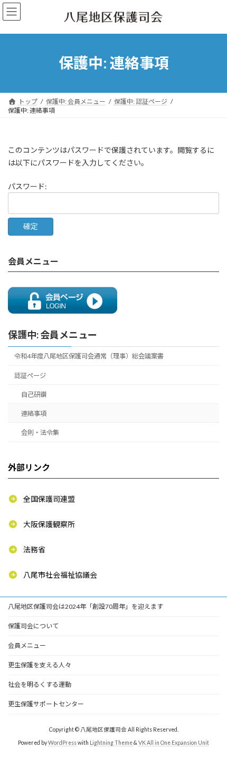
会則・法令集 (40, 432)
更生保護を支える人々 (39, 665)
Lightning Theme (111, 742)
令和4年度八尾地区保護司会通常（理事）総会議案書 (89, 356)
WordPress (62, 742)
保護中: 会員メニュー (52, 334)
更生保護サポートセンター (46, 704)
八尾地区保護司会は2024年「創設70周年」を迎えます (85, 606)
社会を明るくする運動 (39, 684)
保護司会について (33, 626)
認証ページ (30, 375)
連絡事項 (33, 413)
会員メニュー (27, 645)
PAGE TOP (211, 725)
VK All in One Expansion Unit (173, 742)
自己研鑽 (33, 394)
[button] (41, 498)
